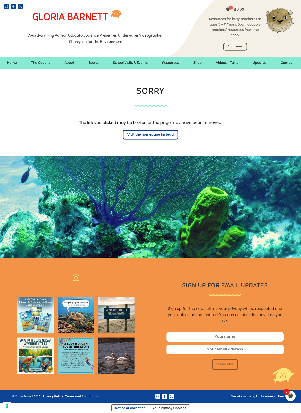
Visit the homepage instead (150, 134)
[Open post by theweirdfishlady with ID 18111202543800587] (116, 356)
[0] (228, 9)
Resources (170, 62)
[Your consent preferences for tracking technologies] (7, 406)
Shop (197, 62)
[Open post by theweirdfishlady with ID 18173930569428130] (116, 315)
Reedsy (283, 396)
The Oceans (40, 62)
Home (12, 62)
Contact (287, 62)
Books (93, 62)
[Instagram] (6, 6)
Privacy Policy (53, 396)
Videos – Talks (227, 62)
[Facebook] (13, 6)
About (69, 62)
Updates (259, 62)
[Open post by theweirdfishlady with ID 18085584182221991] (76, 315)
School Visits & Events (130, 62)
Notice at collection (130, 408)
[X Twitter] (20, 6)
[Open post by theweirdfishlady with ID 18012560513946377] (35, 315)
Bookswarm (264, 396)
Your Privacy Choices (169, 408)
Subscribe (225, 364)
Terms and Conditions (81, 396)
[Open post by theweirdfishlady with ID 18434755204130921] (35, 356)
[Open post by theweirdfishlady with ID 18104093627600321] (76, 356)
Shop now (235, 46)
